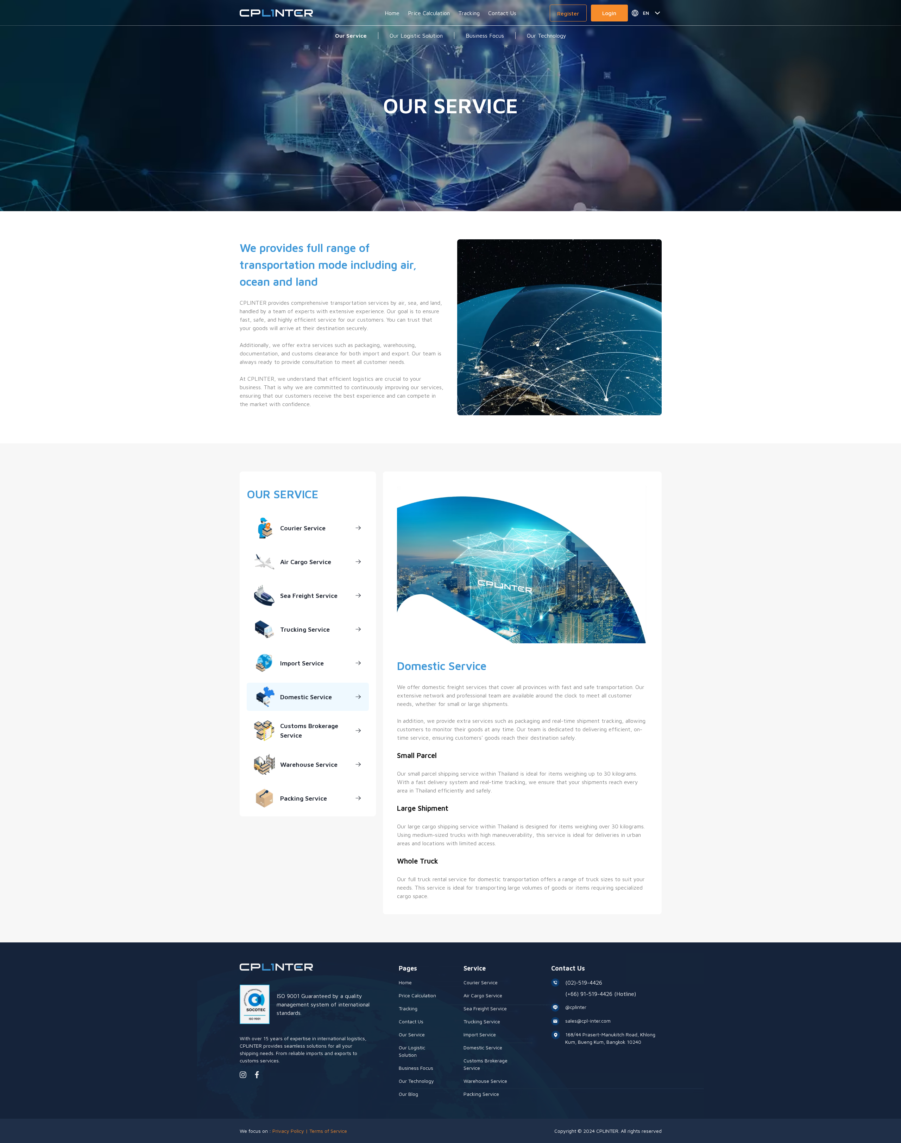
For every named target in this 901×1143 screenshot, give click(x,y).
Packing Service (303, 798)
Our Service (351, 35)
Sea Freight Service (309, 595)
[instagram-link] (243, 1074)
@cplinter (575, 1007)
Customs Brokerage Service (309, 730)
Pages (408, 968)
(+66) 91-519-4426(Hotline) (600, 994)
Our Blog (408, 1094)
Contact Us (502, 13)
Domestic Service (306, 697)
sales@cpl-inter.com (588, 1021)
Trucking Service (305, 629)
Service (475, 968)
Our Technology (546, 35)
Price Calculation (429, 13)
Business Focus (485, 35)
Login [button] (609, 13)
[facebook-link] (257, 1074)
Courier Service (303, 528)
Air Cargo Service (305, 562)
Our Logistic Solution (416, 35)
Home (392, 13)
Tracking (469, 13)
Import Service (302, 663)
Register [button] (568, 13)
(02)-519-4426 (583, 982)
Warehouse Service (309, 764)
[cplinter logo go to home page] (276, 13)
